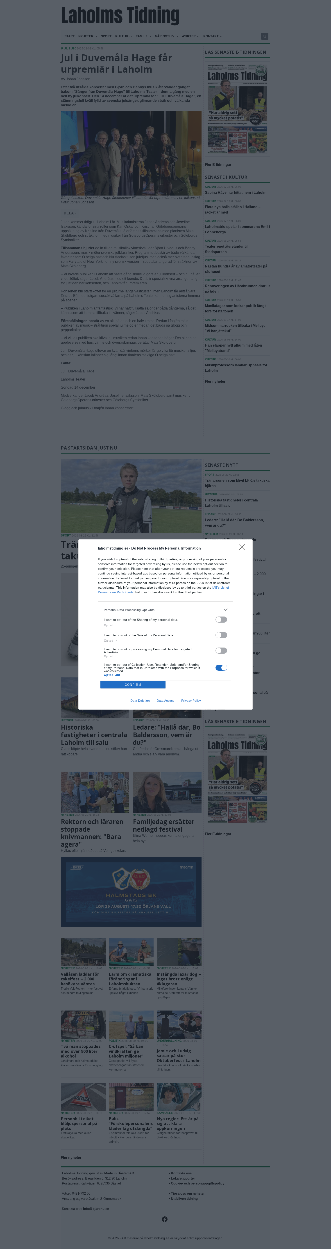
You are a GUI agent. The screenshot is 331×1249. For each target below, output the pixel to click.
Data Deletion (140, 700)
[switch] (221, 620)
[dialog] (165, 624)
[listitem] (165, 609)
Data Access (165, 700)
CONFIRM (133, 684)
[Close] (243, 548)
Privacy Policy (191, 700)
